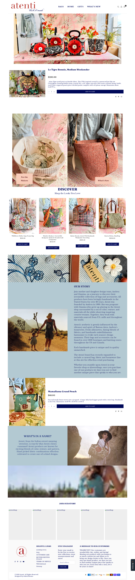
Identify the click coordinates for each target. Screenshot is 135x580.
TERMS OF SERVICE (43, 561)
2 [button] (66, 61)
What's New (94, 7)
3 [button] (68, 61)
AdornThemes (28, 576)
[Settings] (121, 6)
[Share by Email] (121, 96)
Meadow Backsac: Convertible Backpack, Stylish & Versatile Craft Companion (52, 237)
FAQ (37, 552)
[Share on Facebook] (116, 96)
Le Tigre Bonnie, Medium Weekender (68, 69)
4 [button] (70, 61)
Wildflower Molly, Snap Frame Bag (23, 236)
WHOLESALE (41, 564)
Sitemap (39, 566)
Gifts (80, 7)
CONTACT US (41, 550)
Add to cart (23, 244)
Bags (61, 7)
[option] (67, 39)
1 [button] (64, 61)
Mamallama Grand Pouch (62, 391)
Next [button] (118, 39)
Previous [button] (16, 39)
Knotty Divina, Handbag (112, 236)
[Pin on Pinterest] (119, 96)
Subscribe (63, 567)
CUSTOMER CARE (43, 555)
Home (70, 7)
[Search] (118, 6)
